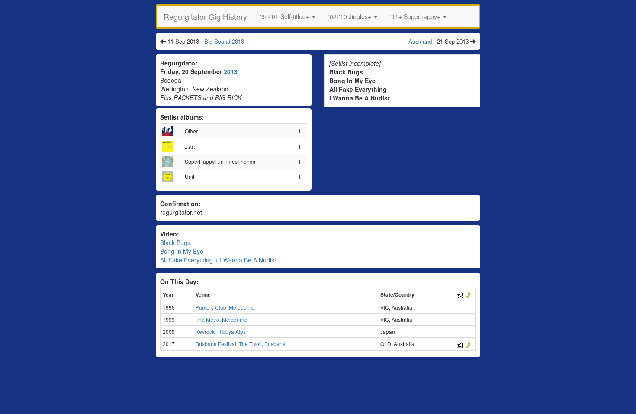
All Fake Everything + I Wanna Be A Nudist (218, 260)
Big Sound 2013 (224, 41)
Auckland (420, 41)
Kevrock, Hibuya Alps (221, 331)
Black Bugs (175, 242)
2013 (231, 71)
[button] (288, 16)
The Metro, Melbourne (221, 319)
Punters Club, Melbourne (225, 307)
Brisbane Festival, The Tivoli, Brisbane (241, 343)
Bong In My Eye (181, 251)
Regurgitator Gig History (205, 16)
